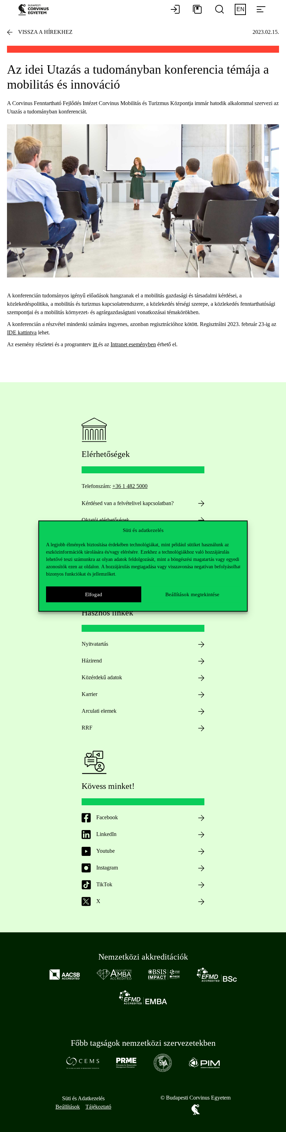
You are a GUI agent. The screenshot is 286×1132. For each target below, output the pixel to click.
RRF (87, 728)
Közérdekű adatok (102, 677)
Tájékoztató (98, 1107)
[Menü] (261, 9)
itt (95, 344)
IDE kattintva (22, 332)
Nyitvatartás (95, 644)
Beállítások (67, 1107)
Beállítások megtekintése (192, 594)
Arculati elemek (99, 711)
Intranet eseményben (133, 344)
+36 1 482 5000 (130, 486)
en (240, 9)
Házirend (92, 661)
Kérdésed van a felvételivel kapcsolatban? (128, 503)
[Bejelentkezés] (175, 9)
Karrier (89, 694)
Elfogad (93, 594)
